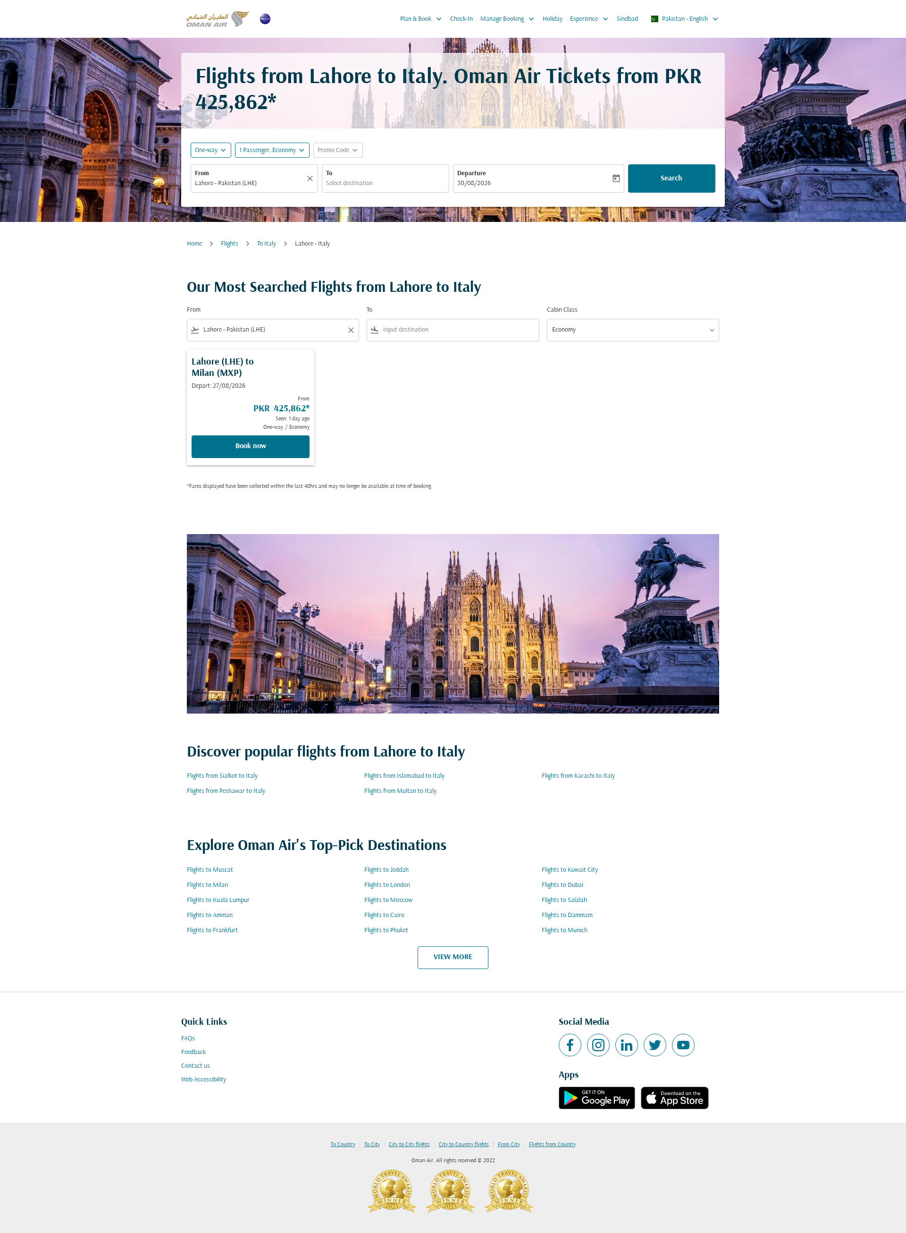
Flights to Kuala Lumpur (218, 900)
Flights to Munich (564, 930)
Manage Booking (508, 19)
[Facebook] (570, 1045)
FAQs (188, 1038)
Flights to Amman (210, 915)
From (202, 173)
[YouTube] (683, 1045)
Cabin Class (562, 310)
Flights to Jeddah (386, 870)
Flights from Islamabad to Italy (404, 776)
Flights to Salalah (564, 900)
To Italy (266, 243)
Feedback (193, 1052)
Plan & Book (422, 19)
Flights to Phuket (386, 930)
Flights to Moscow (388, 900)
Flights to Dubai (562, 885)
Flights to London (387, 885)
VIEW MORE (453, 957)
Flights (229, 243)
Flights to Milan (207, 885)
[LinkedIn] (626, 1045)
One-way (206, 150)
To (329, 173)
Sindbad (627, 19)
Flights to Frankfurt (212, 930)
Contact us (195, 1066)
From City (509, 1145)
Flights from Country (552, 1145)
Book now (250, 446)
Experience (590, 19)
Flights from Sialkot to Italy (222, 776)
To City (372, 1145)
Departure (471, 173)
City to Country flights (464, 1145)
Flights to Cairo (384, 915)
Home (194, 243)
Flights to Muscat (210, 870)
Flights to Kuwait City (570, 870)
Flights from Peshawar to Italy (226, 791)
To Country (343, 1145)
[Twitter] (655, 1045)
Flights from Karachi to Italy (578, 776)
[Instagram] (598, 1045)
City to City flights (409, 1145)
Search (671, 178)
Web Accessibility (203, 1079)
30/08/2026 (474, 183)
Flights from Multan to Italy (400, 791)
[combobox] (249, 183)
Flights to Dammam (567, 915)
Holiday (552, 19)
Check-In (461, 19)
